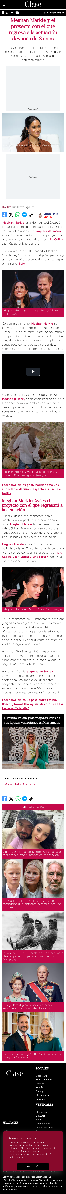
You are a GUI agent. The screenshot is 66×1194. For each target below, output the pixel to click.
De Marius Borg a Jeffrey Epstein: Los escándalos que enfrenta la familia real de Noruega (31, 904)
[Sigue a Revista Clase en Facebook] (4, 12)
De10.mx (40, 1115)
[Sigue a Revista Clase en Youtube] (18, 12)
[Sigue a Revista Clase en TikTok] (8, 12)
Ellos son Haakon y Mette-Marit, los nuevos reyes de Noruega (32, 1055)
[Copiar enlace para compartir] (31, 215)
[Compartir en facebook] (4, 215)
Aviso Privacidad (36, 1171)
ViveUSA (40, 1119)
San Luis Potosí (44, 1079)
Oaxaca (40, 1083)
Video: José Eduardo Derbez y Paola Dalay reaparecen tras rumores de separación (32, 853)
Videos (22, 1171)
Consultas (53, 1171)
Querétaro (41, 1075)
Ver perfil (48, 217)
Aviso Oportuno (45, 1127)
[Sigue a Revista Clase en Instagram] (13, 12)
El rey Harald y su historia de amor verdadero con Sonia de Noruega (27, 1006)
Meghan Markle (13, 784)
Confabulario (43, 1123)
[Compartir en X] (10, 215)
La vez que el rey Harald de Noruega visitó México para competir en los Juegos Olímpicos (32, 956)
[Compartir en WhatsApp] (17, 215)
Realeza (6, 207)
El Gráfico (41, 1112)
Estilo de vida (9, 1171)
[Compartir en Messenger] (24, 215)
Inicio (6, 1130)
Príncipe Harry (31, 784)
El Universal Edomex (43, 1097)
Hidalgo (40, 1091)
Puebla (39, 1087)
